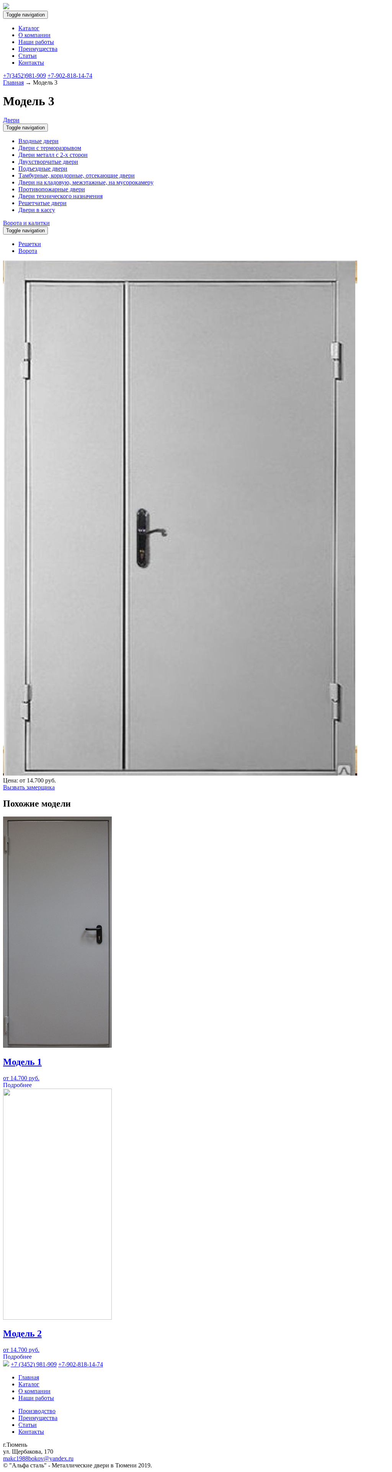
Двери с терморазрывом (49, 148)
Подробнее (17, 1085)
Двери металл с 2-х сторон (53, 155)
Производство (37, 1411)
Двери (11, 120)
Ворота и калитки (26, 223)
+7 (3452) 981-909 (34, 1364)
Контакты (31, 62)
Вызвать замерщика (29, 787)
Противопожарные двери (51, 189)
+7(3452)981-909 (24, 75)
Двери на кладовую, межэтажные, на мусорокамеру (86, 182)
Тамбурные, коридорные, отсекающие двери (76, 175)
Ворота (27, 251)
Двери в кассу (36, 210)
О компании (34, 35)
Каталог (28, 28)
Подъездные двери (42, 168)
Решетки (29, 244)
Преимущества (37, 49)
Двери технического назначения (60, 196)
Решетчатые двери (42, 203)
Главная (13, 82)
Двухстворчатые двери (48, 161)
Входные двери (38, 141)
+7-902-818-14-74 (69, 75)
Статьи (27, 55)
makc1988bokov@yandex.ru (38, 1458)
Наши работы (36, 42)
